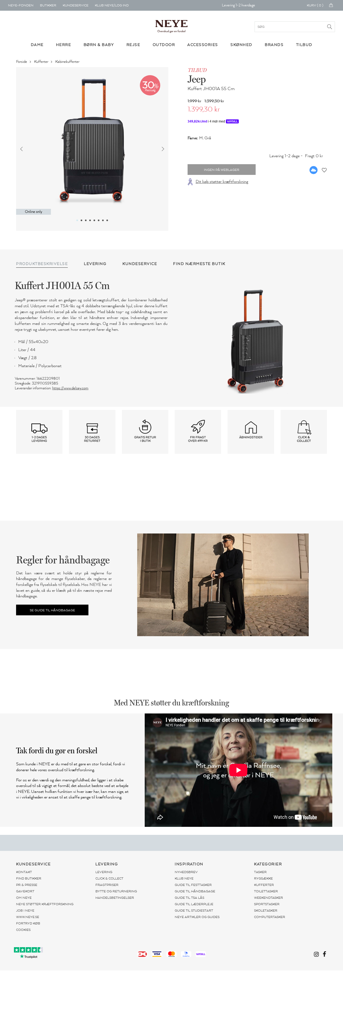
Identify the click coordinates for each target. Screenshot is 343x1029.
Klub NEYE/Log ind (112, 5)
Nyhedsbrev (186, 872)
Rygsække (263, 878)
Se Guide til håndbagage (52, 610)
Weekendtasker (268, 898)
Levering (103, 872)
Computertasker (269, 917)
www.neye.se (27, 917)
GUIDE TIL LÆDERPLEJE (194, 904)
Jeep (197, 79)
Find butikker (28, 878)
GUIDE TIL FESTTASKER (193, 885)
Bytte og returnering (116, 891)
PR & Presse (26, 885)
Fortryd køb (28, 923)
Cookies (23, 930)
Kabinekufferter (67, 61)
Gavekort (25, 891)
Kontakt (24, 872)
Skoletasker (265, 910)
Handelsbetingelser (114, 898)
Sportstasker (266, 904)
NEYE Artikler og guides (197, 917)
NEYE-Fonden (20, 5)
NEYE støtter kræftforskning (44, 904)
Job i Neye (25, 910)
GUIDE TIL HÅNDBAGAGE (195, 891)
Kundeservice (75, 5)
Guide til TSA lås (189, 898)
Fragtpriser (106, 885)
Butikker (48, 5)
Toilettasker (266, 891)
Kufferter (41, 61)
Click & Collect (109, 878)
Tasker (260, 872)
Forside (22, 61)
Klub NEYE (184, 878)
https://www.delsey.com (70, 388)
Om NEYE (24, 898)
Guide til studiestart (194, 910)
